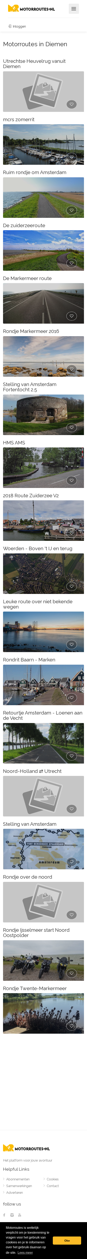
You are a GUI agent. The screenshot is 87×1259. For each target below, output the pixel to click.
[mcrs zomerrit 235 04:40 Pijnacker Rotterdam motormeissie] (43, 144)
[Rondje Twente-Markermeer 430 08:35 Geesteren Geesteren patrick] (43, 1013)
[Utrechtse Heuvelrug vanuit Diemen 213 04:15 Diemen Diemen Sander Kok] (43, 91)
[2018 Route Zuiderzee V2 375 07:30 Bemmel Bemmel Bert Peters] (43, 520)
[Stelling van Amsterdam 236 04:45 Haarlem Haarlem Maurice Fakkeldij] (43, 849)
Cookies (53, 1179)
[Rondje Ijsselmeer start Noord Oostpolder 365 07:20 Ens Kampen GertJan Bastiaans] (43, 960)
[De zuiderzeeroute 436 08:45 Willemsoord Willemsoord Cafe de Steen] (43, 250)
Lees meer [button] (25, 1252)
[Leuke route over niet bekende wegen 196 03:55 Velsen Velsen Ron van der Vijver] (43, 632)
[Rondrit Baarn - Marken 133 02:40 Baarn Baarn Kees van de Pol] (43, 685)
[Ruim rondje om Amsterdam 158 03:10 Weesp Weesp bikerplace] (43, 197)
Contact (53, 1186)
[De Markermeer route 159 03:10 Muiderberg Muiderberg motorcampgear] (43, 303)
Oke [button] (67, 1240)
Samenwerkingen (19, 1186)
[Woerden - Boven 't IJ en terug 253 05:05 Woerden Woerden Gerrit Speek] (43, 573)
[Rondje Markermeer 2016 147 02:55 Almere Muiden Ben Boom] (43, 356)
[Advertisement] (43, 1084)
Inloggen (19, 26)
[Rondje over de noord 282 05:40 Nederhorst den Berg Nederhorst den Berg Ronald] (43, 902)
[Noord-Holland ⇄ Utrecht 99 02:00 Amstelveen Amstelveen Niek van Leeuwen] (43, 796)
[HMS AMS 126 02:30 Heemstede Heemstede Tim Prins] (43, 467)
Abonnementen (18, 1179)
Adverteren (14, 1193)
